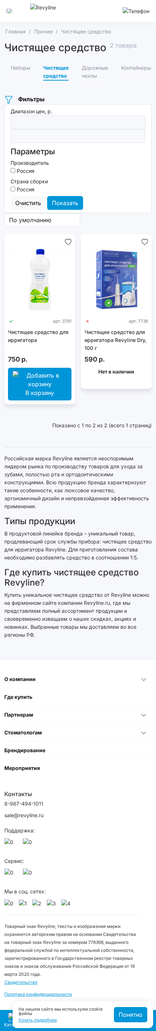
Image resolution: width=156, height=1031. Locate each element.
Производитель (30, 163)
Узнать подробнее (38, 1020)
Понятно (131, 1014)
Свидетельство (20, 982)
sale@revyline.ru (24, 815)
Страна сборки (29, 181)
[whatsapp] (10, 844)
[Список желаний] (68, 241)
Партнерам (18, 715)
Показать (65, 203)
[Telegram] (28, 844)
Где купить (18, 697)
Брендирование (24, 750)
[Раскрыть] (144, 679)
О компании (20, 679)
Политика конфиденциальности (38, 994)
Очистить (28, 203)
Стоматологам (23, 732)
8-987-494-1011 (23, 803)
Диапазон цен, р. (31, 111)
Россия (24, 171)
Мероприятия (22, 768)
